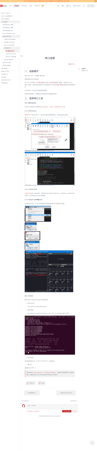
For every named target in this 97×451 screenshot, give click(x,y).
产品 (10, 5)
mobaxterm (45, 106)
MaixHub (24, 5)
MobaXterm (28, 114)
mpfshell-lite (58, 106)
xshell (51, 106)
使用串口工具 (85, 70)
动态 (30, 5)
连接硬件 (84, 68)
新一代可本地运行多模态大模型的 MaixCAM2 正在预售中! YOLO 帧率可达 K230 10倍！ (47, 1)
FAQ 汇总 (37, 5)
